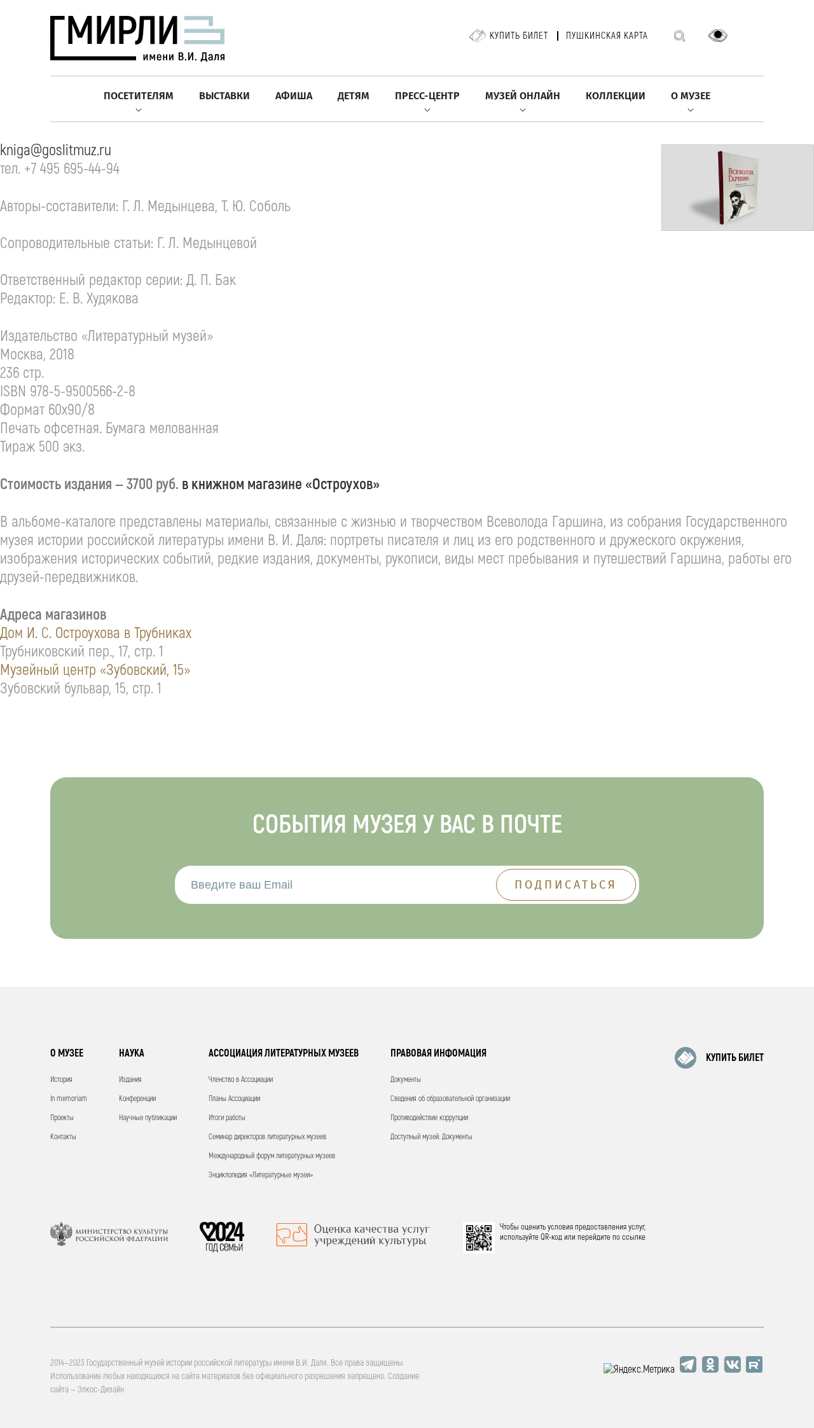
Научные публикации (148, 1118)
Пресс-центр (427, 96)
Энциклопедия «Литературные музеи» (261, 1175)
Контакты (63, 1137)
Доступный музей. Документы (431, 1137)
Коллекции (615, 96)
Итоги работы (227, 1118)
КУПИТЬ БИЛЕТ (735, 1057)
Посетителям (139, 96)
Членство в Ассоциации (241, 1080)
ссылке (633, 1237)
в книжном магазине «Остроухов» (281, 484)
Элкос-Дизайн (101, 1389)
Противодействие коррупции (429, 1118)
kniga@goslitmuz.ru (55, 150)
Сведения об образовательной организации (450, 1099)
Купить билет (519, 36)
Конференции (137, 1099)
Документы (405, 1080)
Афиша (293, 96)
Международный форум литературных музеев (272, 1156)
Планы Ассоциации (234, 1099)
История (61, 1080)
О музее (690, 96)
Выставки (224, 96)
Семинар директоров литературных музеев (267, 1137)
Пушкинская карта (607, 36)
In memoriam (68, 1099)
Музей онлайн (522, 96)
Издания (130, 1080)
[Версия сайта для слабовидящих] (718, 35)
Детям (353, 96)
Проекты (62, 1118)
